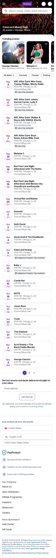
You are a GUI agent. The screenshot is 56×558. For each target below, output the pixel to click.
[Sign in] (44, 4)
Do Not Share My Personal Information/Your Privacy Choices (25, 553)
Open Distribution (10, 492)
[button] (10, 3)
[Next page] (34, 373)
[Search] (27, 10)
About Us (7, 486)
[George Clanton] (13, 55)
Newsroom (7, 507)
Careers (6, 512)
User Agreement (33, 542)
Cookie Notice (16, 544)
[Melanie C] (38, 55)
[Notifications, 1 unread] (50, 4)
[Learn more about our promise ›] (11, 452)
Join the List (27, 397)
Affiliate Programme (12, 497)
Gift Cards (7, 529)
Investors (6, 502)
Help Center (8, 524)
